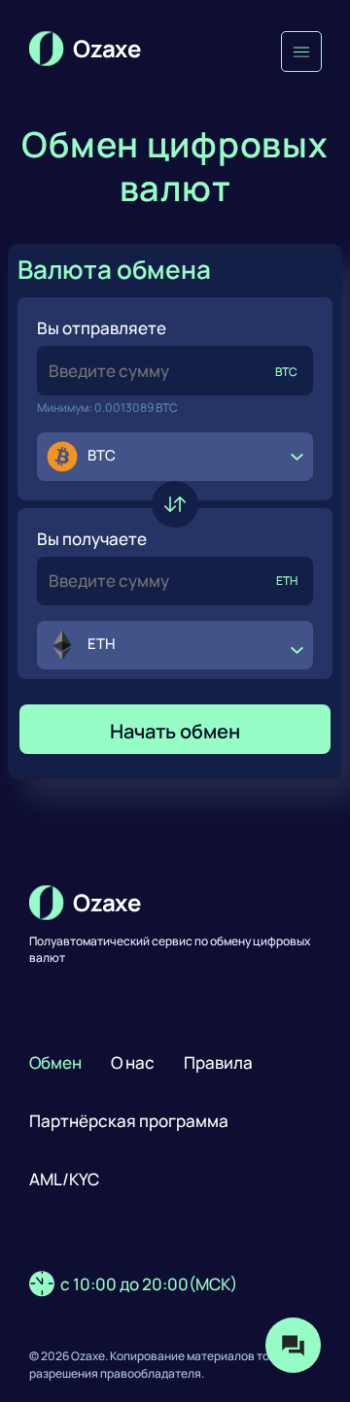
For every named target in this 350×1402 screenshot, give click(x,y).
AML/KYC (64, 1179)
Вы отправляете (101, 328)
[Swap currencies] (175, 504)
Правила (218, 1062)
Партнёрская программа (128, 1121)
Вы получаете (92, 539)
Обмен (55, 1062)
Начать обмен (175, 731)
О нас (133, 1062)
